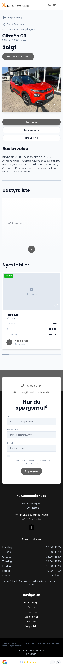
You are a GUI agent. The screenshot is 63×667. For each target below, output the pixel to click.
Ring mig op (31, 471)
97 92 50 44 (34, 385)
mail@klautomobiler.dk (34, 392)
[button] (49, 105)
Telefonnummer (14, 429)
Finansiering (31, 137)
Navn (9, 416)
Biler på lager (27, 29)
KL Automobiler (10, 29)
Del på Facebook (15, 24)
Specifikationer (32, 129)
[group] (31, 89)
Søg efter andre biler (18, 56)
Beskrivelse (32, 122)
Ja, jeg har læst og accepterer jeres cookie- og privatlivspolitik (31, 461)
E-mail (10, 443)
